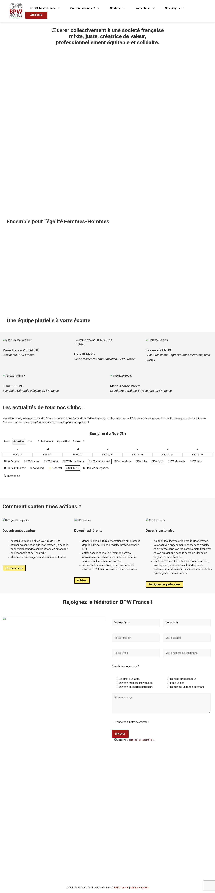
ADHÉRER (36, 15)
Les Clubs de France (43, 8)
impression (12, 477)
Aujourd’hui (63, 441)
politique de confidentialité (141, 740)
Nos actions (142, 8)
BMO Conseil (121, 887)
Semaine (18, 441)
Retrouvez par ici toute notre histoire (32, 303)
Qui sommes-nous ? (83, 8)
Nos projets (172, 8)
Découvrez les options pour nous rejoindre (139, 303)
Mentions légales (139, 887)
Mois (7, 441)
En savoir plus (14, 568)
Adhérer (82, 580)
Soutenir (115, 8)
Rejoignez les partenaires (164, 584)
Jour (29, 441)
